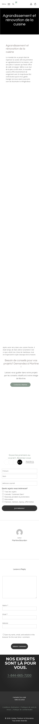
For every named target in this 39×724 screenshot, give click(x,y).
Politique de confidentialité (22, 710)
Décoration (8, 499)
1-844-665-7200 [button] (19, 675)
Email (5, 614)
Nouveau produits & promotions (16, 497)
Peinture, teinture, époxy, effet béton (19, 502)
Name (5, 605)
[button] (6, 4)
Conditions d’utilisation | (11, 707)
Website (5, 623)
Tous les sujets (10, 492)
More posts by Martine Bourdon (19, 548)
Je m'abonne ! (19, 508)
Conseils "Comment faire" (14, 494)
